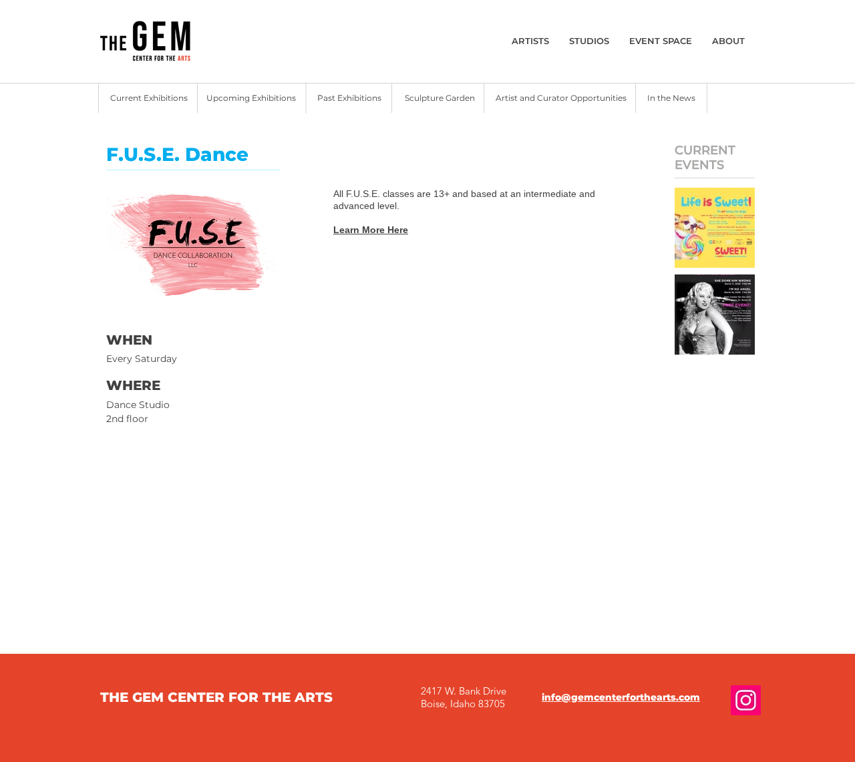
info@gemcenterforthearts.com (621, 697)
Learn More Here (370, 229)
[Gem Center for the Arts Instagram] (746, 700)
